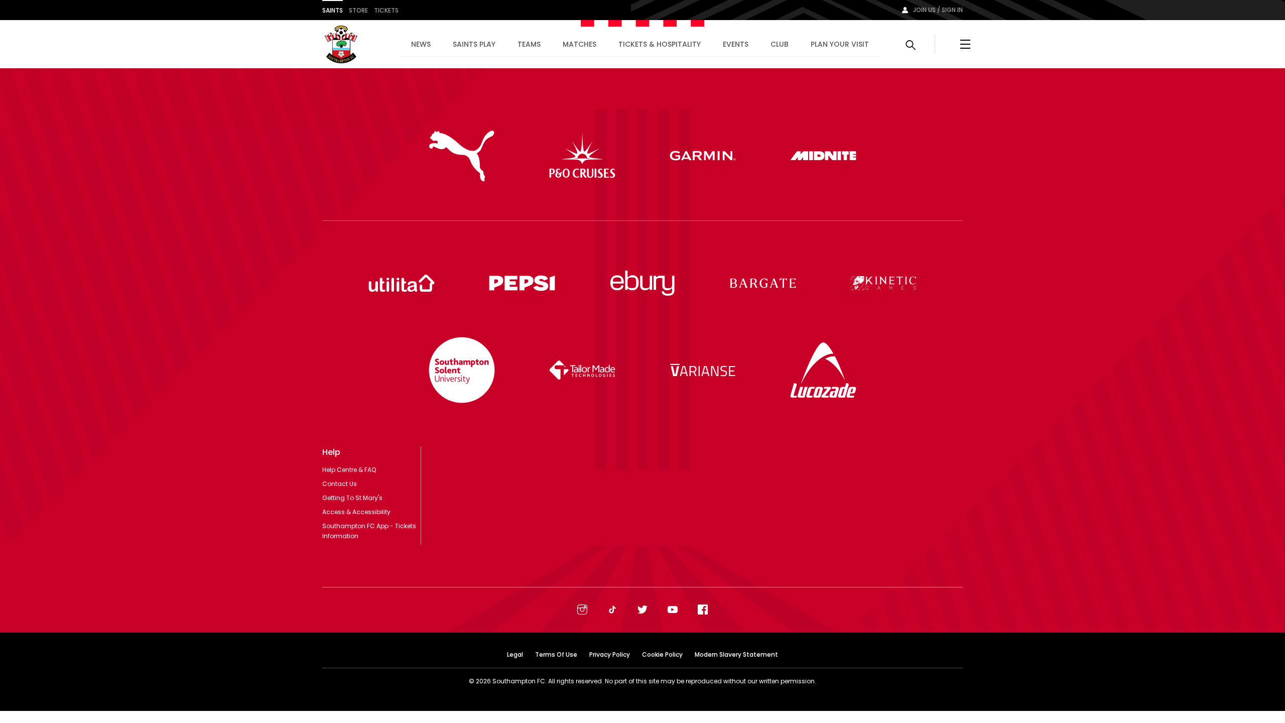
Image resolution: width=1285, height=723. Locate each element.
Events (735, 44)
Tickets (386, 10)
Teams (529, 44)
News (421, 44)
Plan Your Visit (840, 44)
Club (779, 44)
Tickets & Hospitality (659, 44)
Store (358, 10)
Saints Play (474, 44)
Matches (579, 44)
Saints (332, 10)
